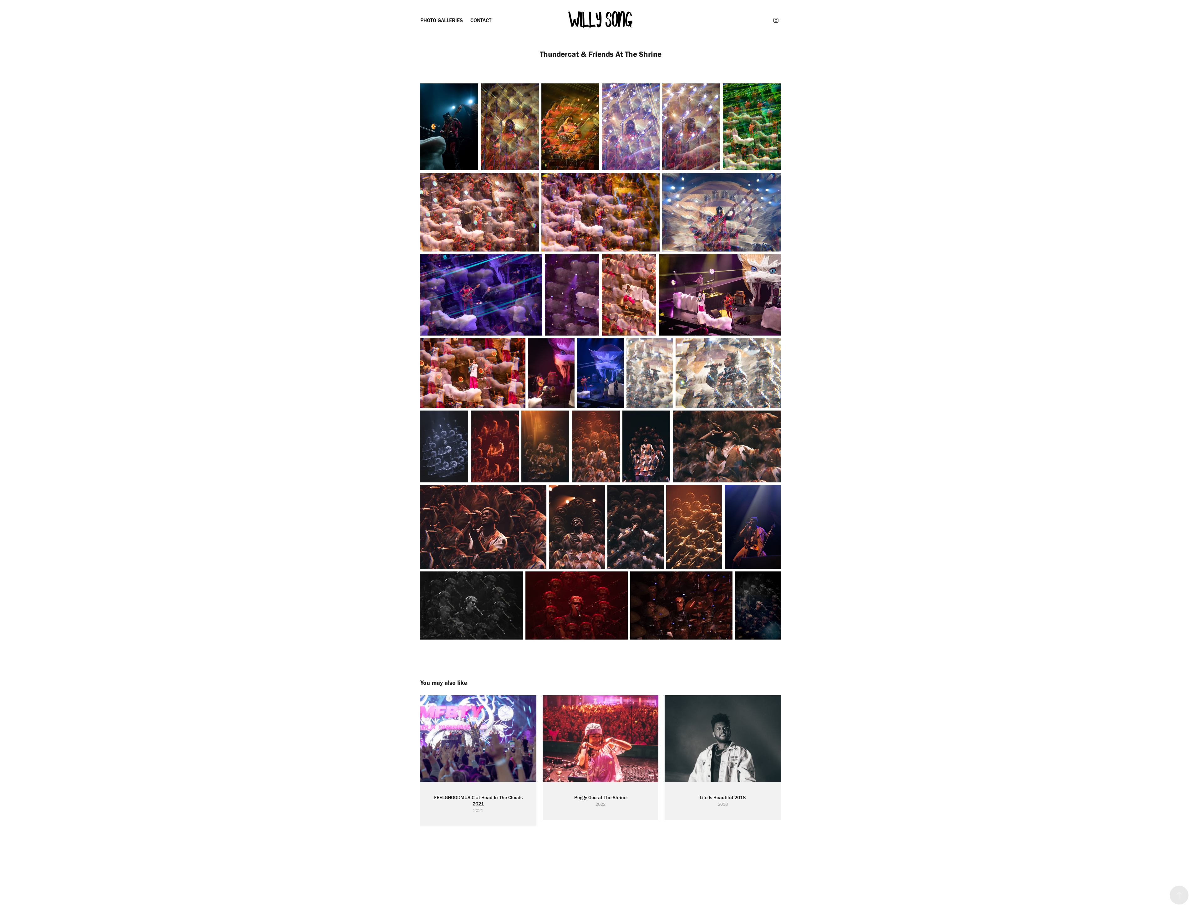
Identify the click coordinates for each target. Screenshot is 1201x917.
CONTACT (480, 20)
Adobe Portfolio (613, 872)
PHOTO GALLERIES (441, 20)
